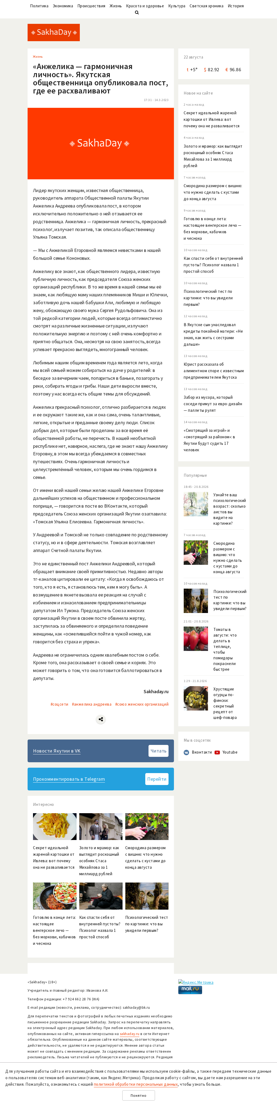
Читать (159, 751)
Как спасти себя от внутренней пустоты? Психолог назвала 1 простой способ (213, 265)
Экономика (63, 5)
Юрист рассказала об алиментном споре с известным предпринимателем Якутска (214, 371)
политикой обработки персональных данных (136, 1084)
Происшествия (91, 5)
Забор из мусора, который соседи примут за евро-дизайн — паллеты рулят (213, 404)
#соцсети (59, 704)
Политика (39, 5)
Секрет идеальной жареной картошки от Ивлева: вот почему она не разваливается (212, 119)
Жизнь (116, 5)
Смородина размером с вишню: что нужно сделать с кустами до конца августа (213, 192)
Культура (177, 5)
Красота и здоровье (145, 5)
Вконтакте (202, 752)
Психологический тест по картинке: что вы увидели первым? (208, 298)
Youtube (230, 752)
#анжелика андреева (91, 704)
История (236, 5)
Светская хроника (206, 5)
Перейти (157, 779)
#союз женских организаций (142, 704)
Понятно (139, 1095)
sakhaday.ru (130, 1034)
